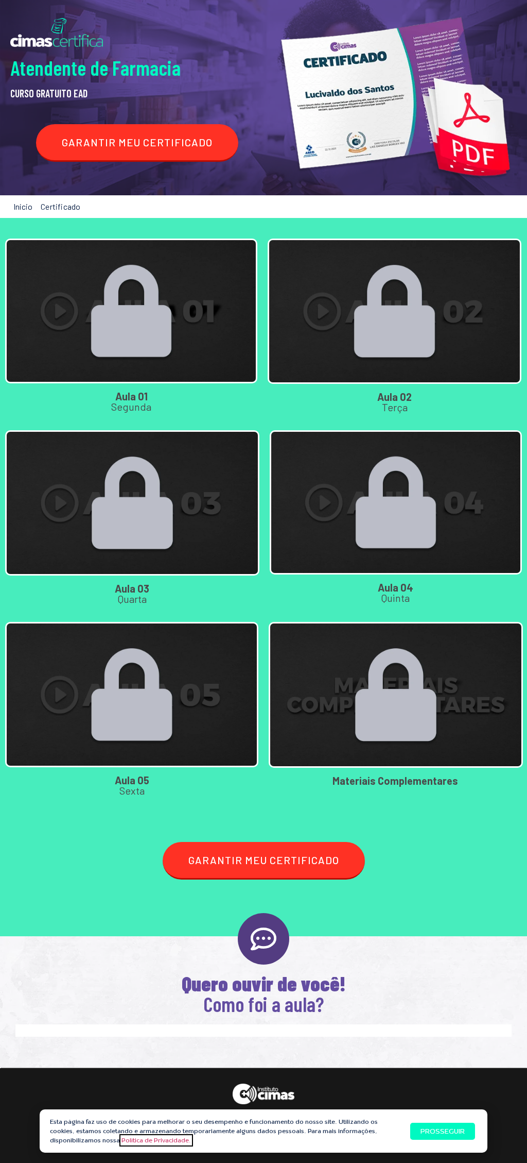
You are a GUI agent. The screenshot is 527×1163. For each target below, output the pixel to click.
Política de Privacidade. (156, 1140)
